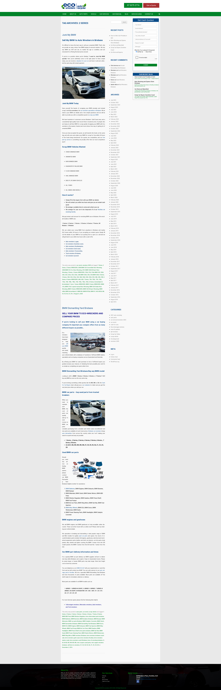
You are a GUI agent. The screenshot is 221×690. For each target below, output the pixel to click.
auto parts (79, 612)
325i (72, 275)
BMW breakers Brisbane (86, 619)
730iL (93, 279)
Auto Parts (83, 14)
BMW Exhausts (81, 626)
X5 (65, 294)
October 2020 (114, 181)
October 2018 (114, 238)
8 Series (91, 282)
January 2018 (114, 259)
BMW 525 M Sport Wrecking (91, 289)
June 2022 (114, 138)
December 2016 (115, 290)
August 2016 (114, 299)
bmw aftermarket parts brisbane (95, 616)
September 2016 (115, 297)
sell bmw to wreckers (74, 645)
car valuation (86, 385)
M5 (97, 291)
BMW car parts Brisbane (75, 621)
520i (68, 277)
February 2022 (115, 145)
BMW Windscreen (99, 633)
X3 (63, 294)
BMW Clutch (100, 621)
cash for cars (114, 324)
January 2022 (114, 147)
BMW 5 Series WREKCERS (75, 289)
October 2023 (114, 102)
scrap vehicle (92, 612)
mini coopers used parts (84, 642)
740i (67, 282)
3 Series (70, 272)
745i (77, 282)
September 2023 (115, 105)
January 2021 (114, 173)
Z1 (91, 645)
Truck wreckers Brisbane (73, 253)
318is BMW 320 (95, 272)
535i (93, 277)
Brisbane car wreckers (94, 431)
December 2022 (115, 124)
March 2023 (114, 117)
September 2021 (115, 157)
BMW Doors (100, 623)
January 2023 (114, 121)
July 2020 (113, 188)
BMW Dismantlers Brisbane (69, 623)
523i (71, 277)
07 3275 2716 (133, 5)
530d (83, 277)
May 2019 (113, 221)
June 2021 (114, 164)
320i (63, 275)
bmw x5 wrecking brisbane (95, 640)
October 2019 (114, 209)
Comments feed (115, 359)
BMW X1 (93, 291)
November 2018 (115, 235)
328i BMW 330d (82, 275)
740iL (70, 282)
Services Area (137, 14)
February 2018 (115, 257)
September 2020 (115, 183)
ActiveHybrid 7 (66, 284)
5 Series (64, 277)
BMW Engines (72, 626)
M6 (103, 291)
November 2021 (115, 152)
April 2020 (113, 195)
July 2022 (113, 136)
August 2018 (114, 242)
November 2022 (115, 126)
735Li (63, 282)
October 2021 (114, 155)
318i (89, 272)
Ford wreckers (72, 607)
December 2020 (115, 176)
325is (75, 275)
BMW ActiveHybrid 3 (71, 291)
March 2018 (114, 254)
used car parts (83, 536)
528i (81, 277)
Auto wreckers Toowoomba (74, 251)
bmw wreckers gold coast (72, 638)
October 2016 (114, 295)
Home (64, 14)
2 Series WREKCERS (72, 267)
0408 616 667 (80, 568)
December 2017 (115, 261)
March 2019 (114, 226)
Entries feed (114, 357)
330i (88, 275)
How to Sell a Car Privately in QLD (145, 77)
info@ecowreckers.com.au (148, 679)
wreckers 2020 (87, 265)
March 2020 (114, 197)
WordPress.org (115, 361)
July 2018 (113, 245)
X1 (81, 645)
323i (66, 275)
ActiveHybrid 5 (99, 282)
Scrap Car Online (115, 334)
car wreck (79, 265)
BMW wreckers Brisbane (79, 635)
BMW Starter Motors (87, 633)
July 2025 (113, 100)
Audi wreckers (97, 604)
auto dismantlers (67, 433)
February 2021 (115, 171)
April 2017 (113, 280)
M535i (100, 291)
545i (99, 277)
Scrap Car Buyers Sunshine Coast (145, 95)
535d (90, 277)
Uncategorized (115, 339)
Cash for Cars (106, 681)
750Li (83, 282)
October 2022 (114, 128)
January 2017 (114, 287)
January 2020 (114, 202)
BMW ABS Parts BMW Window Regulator (73, 616)
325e (69, 275)
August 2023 (114, 107)
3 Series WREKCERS (78, 272)
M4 (71, 642)
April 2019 (113, 223)
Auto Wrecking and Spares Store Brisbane (144, 82)
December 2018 (115, 233)
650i (82, 279)
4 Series (102, 275)
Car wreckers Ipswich (72, 256)
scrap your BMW (93, 115)
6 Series (89, 614)
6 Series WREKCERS (72, 279)
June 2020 (114, 190)
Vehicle (93, 14)
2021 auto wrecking (116, 315)
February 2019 (115, 228)
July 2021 (113, 162)
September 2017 (115, 268)
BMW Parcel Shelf (74, 630)
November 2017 (115, 264)
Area (103, 677)
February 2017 (115, 285)
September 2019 (115, 211)
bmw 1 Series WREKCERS (78, 284)
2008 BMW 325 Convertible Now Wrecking (90, 267)
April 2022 (113, 143)
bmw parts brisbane (85, 630)
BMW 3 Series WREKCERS (93, 284)
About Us (73, 14)
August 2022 (114, 133)
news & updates (115, 329)
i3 (103, 640)
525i (78, 277)
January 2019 (114, 231)
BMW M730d (86, 291)
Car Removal (116, 14)
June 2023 (114, 112)
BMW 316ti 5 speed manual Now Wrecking (77, 286)
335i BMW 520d (94, 275)
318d (86, 272)
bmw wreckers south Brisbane (78, 640)
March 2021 (114, 169)
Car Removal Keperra (117, 52)
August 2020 (114, 185)
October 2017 (114, 266)
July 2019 (113, 216)
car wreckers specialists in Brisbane (91, 110)
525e (74, 277)
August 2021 (114, 159)
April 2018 (113, 252)
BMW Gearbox (93, 628)
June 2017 (114, 276)
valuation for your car (82, 61)
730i (90, 279)
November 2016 (115, 292)
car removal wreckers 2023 (118, 320)
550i (102, 277)
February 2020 (115, 200)
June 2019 (114, 219)
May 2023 (113, 114)
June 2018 (114, 247)
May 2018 (113, 249)
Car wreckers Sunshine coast (74, 244)
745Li (80, 282)
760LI (87, 282)
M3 (68, 642)
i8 (62, 642)
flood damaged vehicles (117, 327)
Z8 (98, 645)
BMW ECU (65, 626)
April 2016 (113, 302)
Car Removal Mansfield (117, 45)
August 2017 (114, 271)
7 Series (86, 279)
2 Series (68, 614)
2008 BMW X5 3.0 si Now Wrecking (72, 270)
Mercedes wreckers (86, 604)
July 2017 (113, 273)
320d (102, 272)
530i (87, 277)
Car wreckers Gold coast (73, 249)
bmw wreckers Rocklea (86, 638)
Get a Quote (151, 5)
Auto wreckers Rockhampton (74, 246)
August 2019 (114, 214)
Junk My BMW (69, 35)
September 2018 (115, 240)
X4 (85, 645)
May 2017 (113, 278)
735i (97, 279)
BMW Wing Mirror (67, 635)
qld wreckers (114, 331)
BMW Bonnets (75, 619)
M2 (66, 642)
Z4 (71, 294)
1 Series (100, 265)
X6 (67, 294)
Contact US (149, 14)
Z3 (69, 294)
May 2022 (113, 140)
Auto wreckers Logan (72, 241)
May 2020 (113, 193)
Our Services (104, 14)
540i (96, 277)
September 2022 (115, 131)
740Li (73, 282)
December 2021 (115, 150)
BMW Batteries (70, 488)
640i (79, 279)
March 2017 (114, 283)
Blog (126, 14)
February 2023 (115, 119)
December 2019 (115, 204)
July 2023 (113, 109)
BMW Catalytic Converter (90, 621)
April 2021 (113, 166)
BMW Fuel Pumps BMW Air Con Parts (77, 628)
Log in (112, 354)
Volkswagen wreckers (72, 604)
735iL (100, 279)
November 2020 (115, 178)
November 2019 (115, 207)
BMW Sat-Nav (95, 630)
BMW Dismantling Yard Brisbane (77, 308)
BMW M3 (80, 291)
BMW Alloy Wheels (71, 507)
